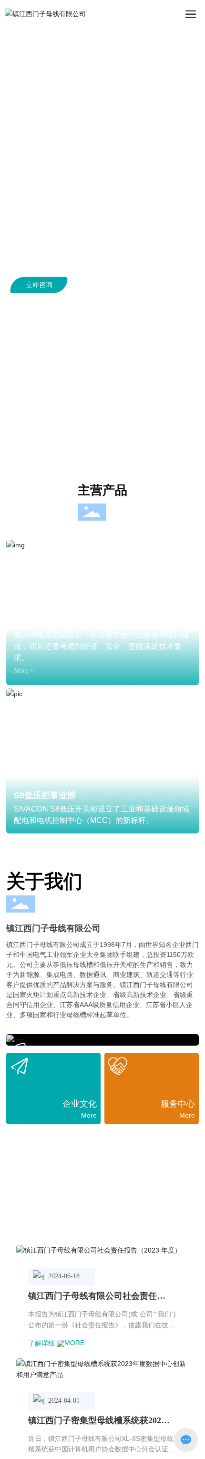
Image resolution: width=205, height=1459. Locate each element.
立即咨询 (39, 284)
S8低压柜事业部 (45, 795)
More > (24, 670)
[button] (99, 447)
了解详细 (42, 1343)
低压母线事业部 (44, 621)
